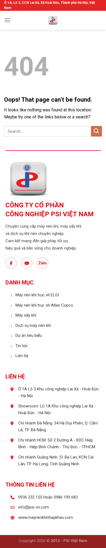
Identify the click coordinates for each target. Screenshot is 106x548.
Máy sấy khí (25, 315)
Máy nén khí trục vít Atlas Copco (44, 305)
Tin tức (21, 345)
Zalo (42, 263)
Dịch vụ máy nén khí (33, 325)
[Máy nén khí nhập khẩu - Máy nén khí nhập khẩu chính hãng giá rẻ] (53, 20)
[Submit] (96, 131)
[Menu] (7, 20)
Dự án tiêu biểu (28, 335)
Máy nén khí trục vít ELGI (37, 295)
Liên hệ (21, 355)
